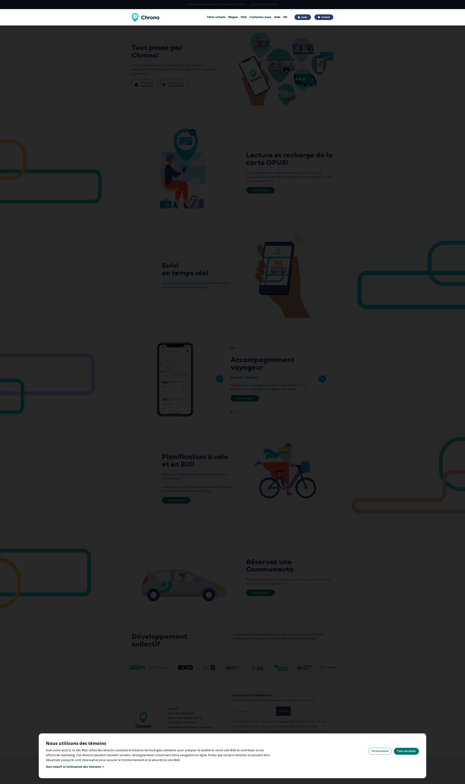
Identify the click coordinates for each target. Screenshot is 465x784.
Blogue (233, 17)
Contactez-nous (260, 17)
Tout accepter (406, 751)
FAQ (244, 17)
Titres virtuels (216, 17)
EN (285, 17)
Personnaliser (380, 751)
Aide (277, 17)
